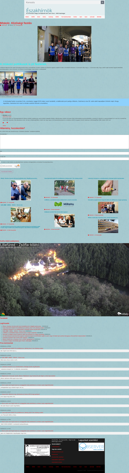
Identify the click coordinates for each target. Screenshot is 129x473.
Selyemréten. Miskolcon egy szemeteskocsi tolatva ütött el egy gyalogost (21, 394)
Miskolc (27, 16)
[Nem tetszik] (7, 122)
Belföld (33, 16)
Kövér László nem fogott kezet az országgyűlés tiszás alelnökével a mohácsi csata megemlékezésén (27, 385)
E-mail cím (2, 156)
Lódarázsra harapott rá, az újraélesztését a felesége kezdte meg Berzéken (106, 178)
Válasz (4, 125)
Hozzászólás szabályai (57, 457)
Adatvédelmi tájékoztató (58, 459)
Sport (81, 16)
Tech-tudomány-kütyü (66, 16)
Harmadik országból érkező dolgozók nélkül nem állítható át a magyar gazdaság (107, 200)
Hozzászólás (3, 134)
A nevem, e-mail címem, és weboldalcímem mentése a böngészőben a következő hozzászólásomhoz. (27, 162)
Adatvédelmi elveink (57, 462)
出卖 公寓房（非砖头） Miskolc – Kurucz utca (12, 205)
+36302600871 (56, 446)
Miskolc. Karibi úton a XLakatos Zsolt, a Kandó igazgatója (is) (103, 217)
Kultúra (44, 16)
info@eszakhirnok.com (57, 452)
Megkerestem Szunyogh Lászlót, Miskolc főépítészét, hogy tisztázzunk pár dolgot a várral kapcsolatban (28, 376)
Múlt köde (99, 16)
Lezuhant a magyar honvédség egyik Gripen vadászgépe (17, 340)
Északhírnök (39, 10)
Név (1, 151)
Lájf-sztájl (92, 16)
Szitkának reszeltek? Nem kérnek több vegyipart (56, 212)
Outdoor (75, 16)
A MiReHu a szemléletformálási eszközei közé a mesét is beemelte (60, 200)
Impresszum (55, 454)
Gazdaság (51, 16)
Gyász (86, 16)
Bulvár (38, 16)
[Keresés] (102, 2)
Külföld (57, 16)
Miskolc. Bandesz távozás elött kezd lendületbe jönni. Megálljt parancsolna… (19, 178)
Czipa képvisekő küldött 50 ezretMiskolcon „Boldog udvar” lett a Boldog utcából (63, 178)
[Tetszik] (3, 122)
